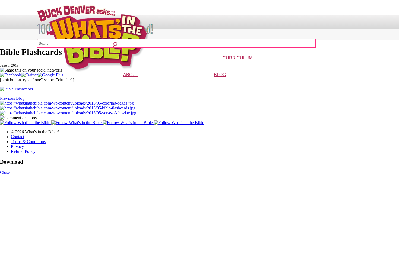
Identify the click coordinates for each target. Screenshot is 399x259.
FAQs (147, 82)
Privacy (17, 146)
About (130, 74)
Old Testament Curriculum (290, 65)
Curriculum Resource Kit (328, 65)
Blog (220, 74)
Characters (134, 82)
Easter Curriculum (251, 65)
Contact (17, 136)
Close (5, 172)
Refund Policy (23, 151)
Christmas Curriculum (222, 65)
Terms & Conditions (28, 141)
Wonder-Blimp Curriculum (187, 65)
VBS (268, 65)
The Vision (118, 82)
